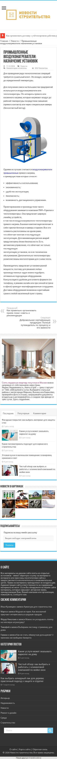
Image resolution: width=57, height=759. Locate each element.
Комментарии (39, 413)
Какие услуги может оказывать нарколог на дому (35, 653)
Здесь (16, 399)
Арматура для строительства (38, 607)
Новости (15, 41)
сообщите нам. (20, 594)
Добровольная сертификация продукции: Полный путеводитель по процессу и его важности (35, 323)
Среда (4, 718)
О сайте (13, 749)
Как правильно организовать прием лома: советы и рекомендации (21, 312)
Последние (8, 413)
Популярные (23, 413)
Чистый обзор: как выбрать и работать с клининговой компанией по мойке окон (37, 469)
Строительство (8, 723)
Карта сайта (24, 749)
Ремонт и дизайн (8, 713)
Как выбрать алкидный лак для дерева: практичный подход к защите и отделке (22, 680)
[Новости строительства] (28, 15)
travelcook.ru (35, 758)
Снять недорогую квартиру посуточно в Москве (24, 383)
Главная (4, 41)
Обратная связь (40, 749)
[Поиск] (50, 730)
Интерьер (5, 698)
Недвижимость (8, 703)
